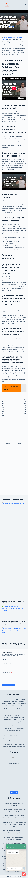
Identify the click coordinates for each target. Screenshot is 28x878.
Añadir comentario (7, 672)
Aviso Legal (14, 805)
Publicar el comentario (8, 685)
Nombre (4, 659)
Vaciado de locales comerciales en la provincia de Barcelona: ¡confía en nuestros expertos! (14, 817)
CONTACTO (14, 792)
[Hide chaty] (24, 874)
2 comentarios (5, 624)
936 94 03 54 (14, 762)
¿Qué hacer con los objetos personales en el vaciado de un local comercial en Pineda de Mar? (14, 824)
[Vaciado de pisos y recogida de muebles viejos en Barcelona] (14, 550)
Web (4, 668)
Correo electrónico (7, 663)
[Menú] (25, 4)
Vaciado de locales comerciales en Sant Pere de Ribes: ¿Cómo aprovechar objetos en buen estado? (14, 832)
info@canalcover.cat (14, 763)
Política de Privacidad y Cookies (14, 803)
